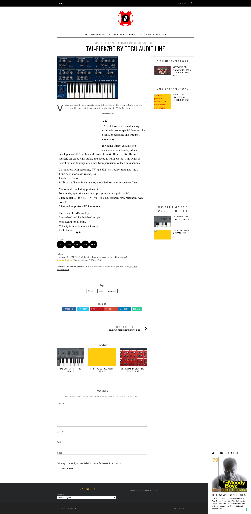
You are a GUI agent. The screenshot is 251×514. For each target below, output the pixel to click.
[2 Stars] (59, 260)
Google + (111, 309)
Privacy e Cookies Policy (144, 490)
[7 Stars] (67, 260)
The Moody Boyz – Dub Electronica (229, 495)
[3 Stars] (61, 260)
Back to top (179, 508)
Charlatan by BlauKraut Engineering (133, 370)
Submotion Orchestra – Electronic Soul (181, 97)
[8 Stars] (68, 260)
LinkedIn (125, 309)
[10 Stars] (72, 260)
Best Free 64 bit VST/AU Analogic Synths (115, 43)
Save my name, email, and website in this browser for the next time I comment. (90, 463)
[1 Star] (57, 260)
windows (112, 291)
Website (60, 452)
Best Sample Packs (95, 34)
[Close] (213, 453)
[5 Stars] (64, 260)
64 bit (90, 291)
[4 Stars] (62, 260)
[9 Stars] (70, 260)
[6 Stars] (65, 260)
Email (137, 309)
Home (61, 3)
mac (101, 291)
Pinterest (97, 309)
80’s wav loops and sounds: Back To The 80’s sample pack (182, 71)
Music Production (156, 34)
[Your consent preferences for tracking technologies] (246, 509)
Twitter (83, 309)
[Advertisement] (79, 130)
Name (60, 432)
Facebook (69, 309)
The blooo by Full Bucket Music (102, 370)
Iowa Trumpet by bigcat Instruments (124, 328)
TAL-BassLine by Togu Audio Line (70, 370)
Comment (61, 403)
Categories (60, 494)
